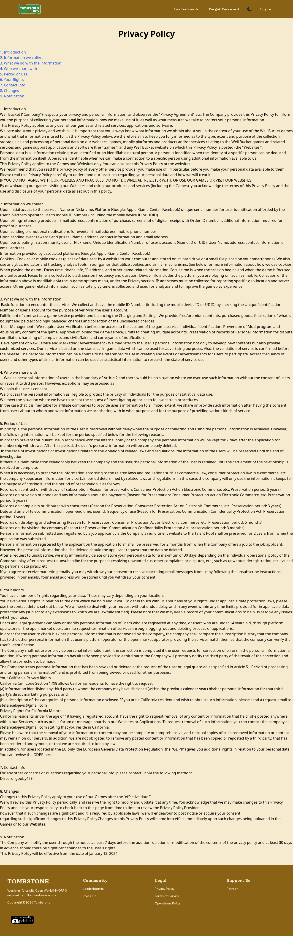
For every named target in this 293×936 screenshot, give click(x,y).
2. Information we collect (21, 57)
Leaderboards (186, 9)
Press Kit (89, 896)
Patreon (233, 889)
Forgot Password (224, 9)
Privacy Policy (164, 889)
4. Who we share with (18, 68)
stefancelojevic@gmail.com (23, 705)
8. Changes (9, 90)
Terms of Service (167, 896)
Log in (265, 9)
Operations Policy (168, 903)
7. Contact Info (12, 85)
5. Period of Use (13, 74)
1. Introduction (13, 52)
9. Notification (12, 96)
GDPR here (42, 754)
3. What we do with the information (30, 63)
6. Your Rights (12, 79)
